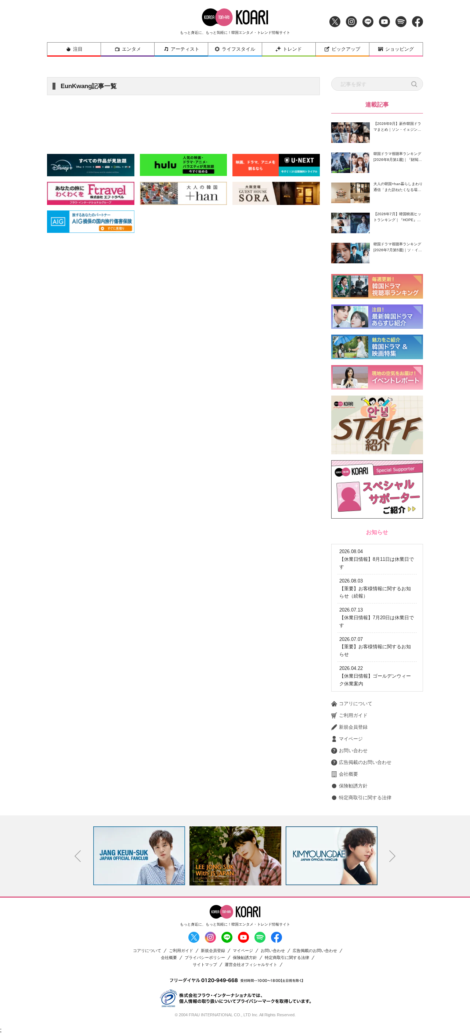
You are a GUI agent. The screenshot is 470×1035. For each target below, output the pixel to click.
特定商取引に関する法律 (365, 797)
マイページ (351, 739)
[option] (170, 855)
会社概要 (348, 774)
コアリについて (355, 703)
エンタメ (131, 49)
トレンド (292, 49)
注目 (78, 49)
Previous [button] (78, 856)
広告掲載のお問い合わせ (365, 762)
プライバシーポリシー (205, 958)
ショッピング (399, 49)
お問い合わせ (353, 750)
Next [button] (392, 856)
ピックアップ (346, 49)
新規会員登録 (353, 727)
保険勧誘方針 (353, 786)
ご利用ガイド (353, 715)
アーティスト (185, 49)
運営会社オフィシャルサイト (251, 965)
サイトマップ (205, 965)
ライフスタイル (238, 49)
